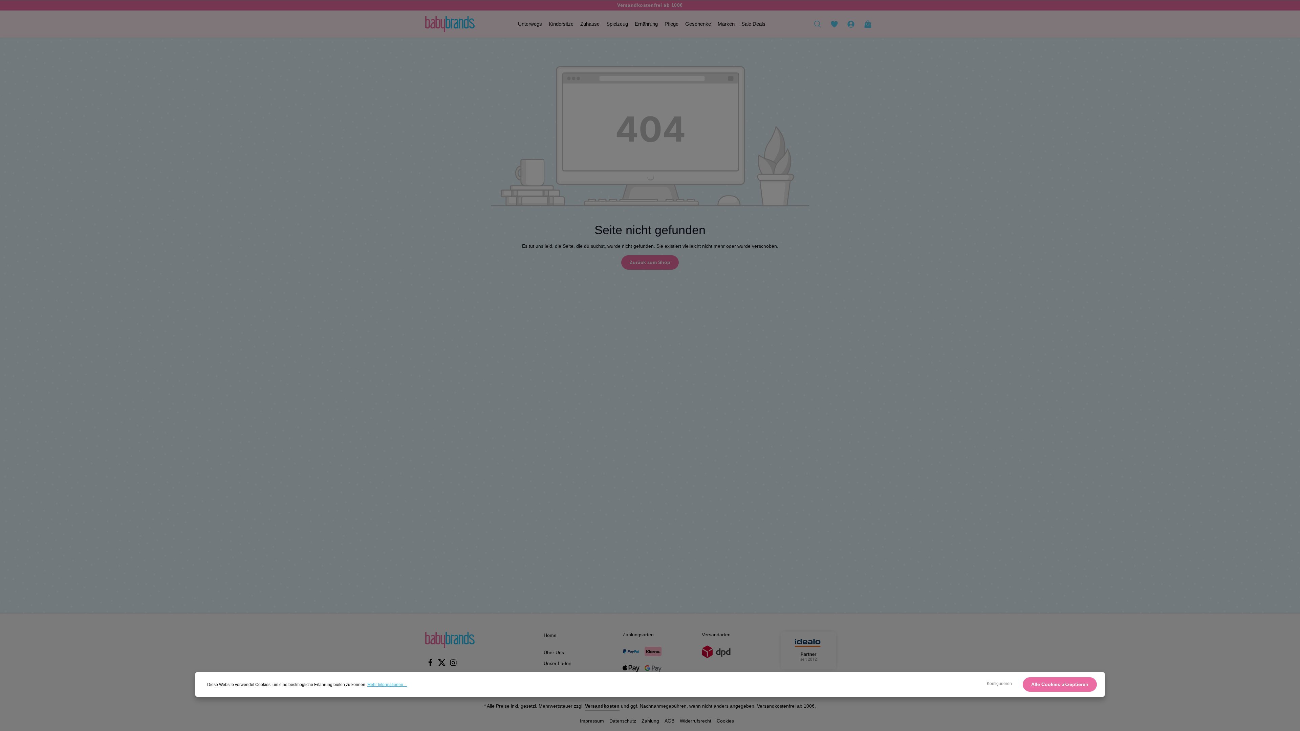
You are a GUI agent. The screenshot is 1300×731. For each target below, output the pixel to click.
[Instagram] (453, 664)
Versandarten (716, 634)
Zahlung (650, 721)
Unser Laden (557, 663)
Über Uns (554, 652)
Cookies (725, 721)
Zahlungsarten (638, 634)
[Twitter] (442, 664)
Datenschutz (622, 721)
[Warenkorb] (868, 24)
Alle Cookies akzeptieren (1059, 684)
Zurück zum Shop (650, 262)
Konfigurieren (999, 683)
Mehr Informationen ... (387, 684)
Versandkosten (602, 706)
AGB (669, 721)
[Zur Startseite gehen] (450, 24)
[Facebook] (431, 664)
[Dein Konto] (851, 24)
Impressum (592, 721)
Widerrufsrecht (695, 721)
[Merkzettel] (834, 24)
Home (550, 635)
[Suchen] (817, 24)
